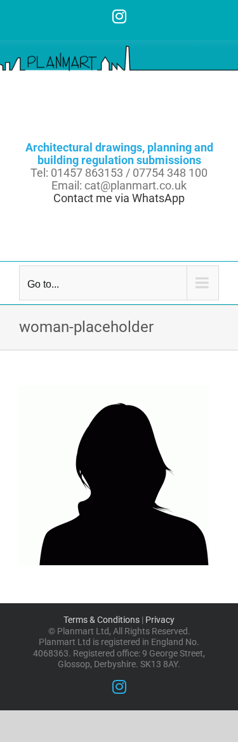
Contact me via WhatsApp (119, 198)
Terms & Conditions (101, 620)
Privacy (160, 620)
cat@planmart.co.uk (135, 185)
